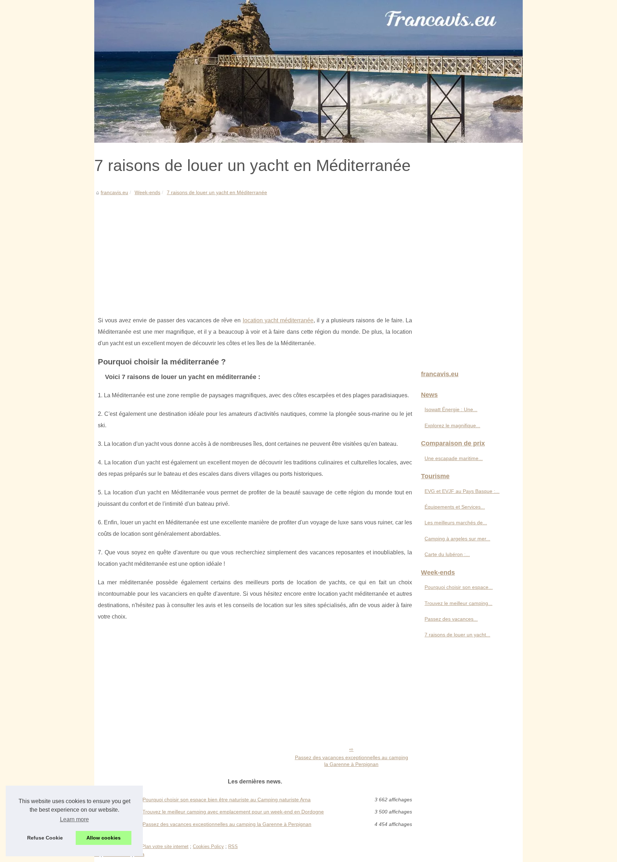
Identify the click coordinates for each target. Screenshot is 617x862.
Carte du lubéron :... (447, 554)
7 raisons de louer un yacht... (457, 634)
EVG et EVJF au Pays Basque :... (462, 491)
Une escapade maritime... (454, 458)
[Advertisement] (255, 251)
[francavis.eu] (308, 71)
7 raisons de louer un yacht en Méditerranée (217, 192)
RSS (233, 846)
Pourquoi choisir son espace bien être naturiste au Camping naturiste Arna (226, 799)
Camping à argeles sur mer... (457, 538)
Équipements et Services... (455, 507)
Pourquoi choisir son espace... (459, 587)
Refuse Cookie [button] (45, 838)
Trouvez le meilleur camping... (458, 603)
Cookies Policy (208, 846)
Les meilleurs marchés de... (456, 522)
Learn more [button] (74, 819)
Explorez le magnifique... (452, 425)
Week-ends (147, 192)
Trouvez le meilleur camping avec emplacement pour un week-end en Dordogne (233, 811)
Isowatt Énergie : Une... (451, 409)
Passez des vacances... (451, 619)
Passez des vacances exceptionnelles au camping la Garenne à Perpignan (351, 761)
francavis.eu (114, 192)
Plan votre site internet (165, 846)
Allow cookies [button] (103, 838)
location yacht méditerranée (278, 320)
